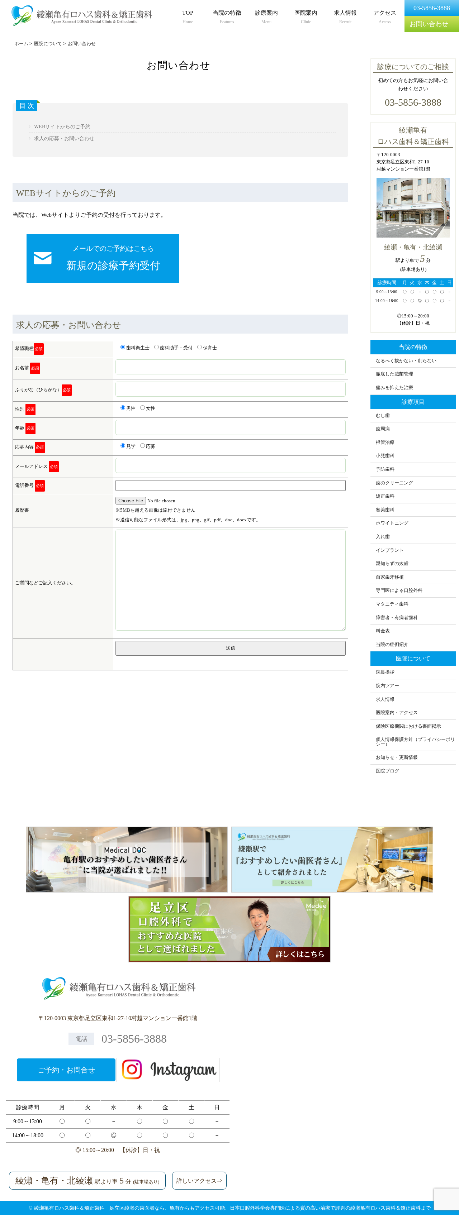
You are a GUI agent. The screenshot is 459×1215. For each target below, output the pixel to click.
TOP (187, 17)
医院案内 (305, 17)
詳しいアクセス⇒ (199, 1181)
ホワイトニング (392, 523)
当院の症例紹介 (392, 644)
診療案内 (266, 17)
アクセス (384, 17)
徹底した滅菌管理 (394, 374)
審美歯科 (385, 509)
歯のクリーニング (394, 482)
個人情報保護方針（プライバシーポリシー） (415, 742)
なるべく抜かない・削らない (406, 360)
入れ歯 (383, 536)
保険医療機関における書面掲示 (408, 726)
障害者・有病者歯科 (397, 617)
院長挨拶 (385, 672)
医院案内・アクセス (397, 712)
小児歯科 (385, 455)
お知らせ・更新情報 (397, 757)
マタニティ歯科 (392, 604)
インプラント (390, 550)
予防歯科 (385, 469)
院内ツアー (387, 685)
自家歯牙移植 (390, 577)
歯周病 (383, 428)
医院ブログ (387, 771)
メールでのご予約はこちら (113, 258)
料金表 (383, 630)
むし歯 (383, 415)
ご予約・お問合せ (66, 1070)
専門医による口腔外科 (399, 590)
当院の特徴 (227, 17)
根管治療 (385, 442)
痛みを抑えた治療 (394, 387)
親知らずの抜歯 (392, 563)
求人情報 (345, 17)
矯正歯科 (385, 496)
